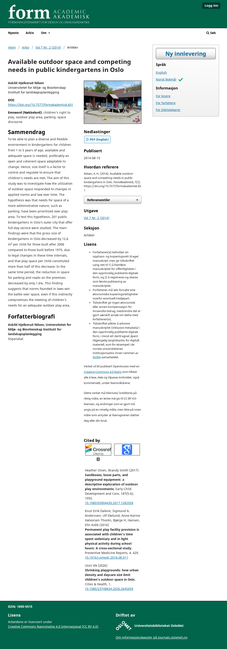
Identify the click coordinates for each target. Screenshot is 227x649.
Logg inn (211, 5)
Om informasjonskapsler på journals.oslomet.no (151, 637)
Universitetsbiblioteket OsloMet (159, 625)
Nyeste (13, 33)
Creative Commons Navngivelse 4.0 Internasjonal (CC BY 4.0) (53, 626)
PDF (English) (99, 139)
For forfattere (166, 103)
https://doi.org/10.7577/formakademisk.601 (40, 105)
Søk (212, 33)
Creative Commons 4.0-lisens (103, 372)
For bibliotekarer (168, 110)
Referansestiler (98, 200)
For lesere (163, 96)
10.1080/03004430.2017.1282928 (109, 503)
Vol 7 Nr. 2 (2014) (48, 47)
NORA (97, 357)
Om (44, 33)
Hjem (12, 47)
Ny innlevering (185, 53)
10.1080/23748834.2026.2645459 (109, 589)
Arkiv (30, 33)
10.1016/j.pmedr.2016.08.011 (106, 557)
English (161, 72)
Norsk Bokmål (166, 79)
